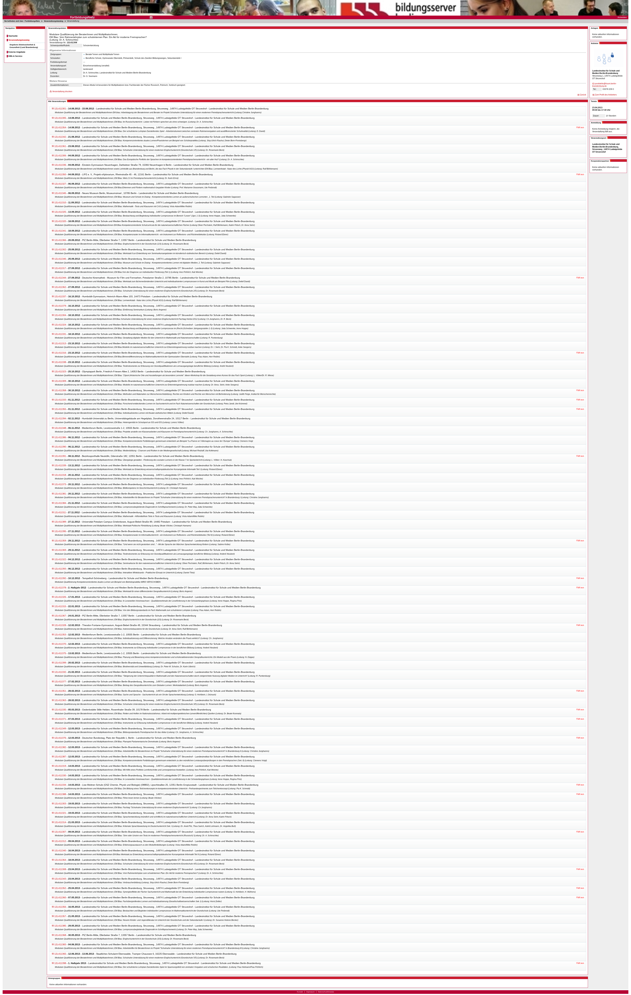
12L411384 (60, 503)
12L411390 (60, 446)
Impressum (310, 992)
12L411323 (60, 371)
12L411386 (60, 437)
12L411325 (60, 212)
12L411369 (60, 550)
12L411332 (60, 672)
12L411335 (60, 709)
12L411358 (60, 390)
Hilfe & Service (15, 56)
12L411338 (60, 362)
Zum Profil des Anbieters (606, 95)
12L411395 (60, 531)
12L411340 (60, 850)
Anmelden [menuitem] (622, 17)
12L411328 (60, 625)
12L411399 (60, 662)
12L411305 (60, 118)
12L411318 (60, 475)
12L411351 (60, 691)
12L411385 (60, 925)
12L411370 (60, 644)
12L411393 (60, 568)
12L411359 (60, 540)
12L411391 (60, 456)
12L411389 (60, 521)
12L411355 (60, 409)
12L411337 (60, 296)
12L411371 (60, 719)
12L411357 (60, 916)
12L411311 (60, 512)
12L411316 (60, 352)
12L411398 (60, 963)
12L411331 (60, 334)
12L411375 (60, 653)
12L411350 (60, 174)
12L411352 (60, 888)
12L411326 (60, 597)
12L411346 (60, 258)
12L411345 (60, 193)
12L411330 (60, 775)
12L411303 (60, 803)
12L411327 (60, 183)
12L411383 (60, 944)
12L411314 (60, 822)
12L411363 (60, 700)
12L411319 (60, 766)
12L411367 (60, 615)
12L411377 (60, 681)
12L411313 (60, 343)
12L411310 (60, 202)
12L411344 (60, 277)
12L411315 (60, 606)
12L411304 (60, 315)
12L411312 (60, 841)
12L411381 (60, 493)
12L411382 (60, 747)
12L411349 (60, 728)
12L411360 (60, 897)
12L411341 (60, 230)
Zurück (583, 95)
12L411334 (60, 784)
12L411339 (60, 465)
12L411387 (60, 756)
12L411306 (60, 155)
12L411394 (60, 418)
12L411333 (60, 399)
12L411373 (60, 484)
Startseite (13, 36)
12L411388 (60, 794)
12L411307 (60, 831)
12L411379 (60, 305)
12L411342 (60, 136)
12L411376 (60, 738)
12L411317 (60, 268)
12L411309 (60, 381)
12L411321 (60, 813)
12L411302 (60, 249)
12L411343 (60, 878)
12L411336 (60, 165)
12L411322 (60, 559)
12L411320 (60, 221)
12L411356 (60, 907)
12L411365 (60, 953)
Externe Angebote (16, 52)
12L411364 (60, 860)
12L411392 (60, 578)
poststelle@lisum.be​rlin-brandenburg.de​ (604, 84)
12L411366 (60, 240)
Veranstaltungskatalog (18, 40)
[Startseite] (315, 9)
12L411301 (60, 108)
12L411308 (60, 869)
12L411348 (60, 428)
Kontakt (300, 992)
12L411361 (60, 146)
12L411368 (60, 935)
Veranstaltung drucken (62, 91)
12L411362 (60, 287)
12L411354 (60, 127)
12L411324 (60, 324)
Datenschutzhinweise (326, 992)
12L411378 (60, 587)
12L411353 (60, 634)
